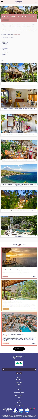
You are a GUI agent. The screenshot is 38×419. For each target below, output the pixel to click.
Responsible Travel (19, 403)
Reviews (19, 402)
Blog (19, 387)
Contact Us (19, 389)
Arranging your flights (19, 405)
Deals (19, 400)
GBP (4, 369)
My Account (19, 399)
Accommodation (6, 20)
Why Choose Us (19, 386)
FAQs (19, 397)
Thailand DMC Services (19, 392)
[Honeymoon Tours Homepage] (19, 357)
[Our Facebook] (17, 373)
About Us (19, 384)
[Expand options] (35, 369)
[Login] (36, 2)
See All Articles (19, 348)
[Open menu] (2, 2)
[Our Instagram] (20, 373)
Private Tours (19, 379)
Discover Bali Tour (16, 34)
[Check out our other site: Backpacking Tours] (7, 410)
